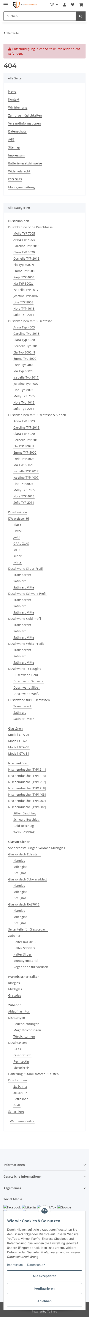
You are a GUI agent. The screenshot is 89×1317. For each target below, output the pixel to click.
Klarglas (19, 860)
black (17, 525)
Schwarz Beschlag (26, 819)
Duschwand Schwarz (28, 681)
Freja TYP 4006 (23, 277)
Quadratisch (22, 1055)
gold (16, 537)
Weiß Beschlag (24, 832)
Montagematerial (25, 961)
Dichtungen (16, 1018)
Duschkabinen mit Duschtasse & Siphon (37, 415)
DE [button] (52, 4)
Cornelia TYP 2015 (26, 258)
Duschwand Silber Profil (25, 568)
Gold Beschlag (23, 826)
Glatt (16, 1105)
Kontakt (13, 99)
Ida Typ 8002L (23, 371)
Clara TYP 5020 (24, 252)
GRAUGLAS (21, 543)
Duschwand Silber (26, 687)
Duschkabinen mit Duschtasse (30, 321)
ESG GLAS (15, 179)
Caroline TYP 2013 (26, 246)
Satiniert (19, 581)
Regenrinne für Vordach (30, 967)
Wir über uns (17, 107)
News (12, 91)
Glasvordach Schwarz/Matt (27, 879)
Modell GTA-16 (18, 741)
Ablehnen (44, 1301)
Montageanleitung (21, 187)
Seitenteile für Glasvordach (28, 929)
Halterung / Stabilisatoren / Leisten (33, 1074)
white (17, 562)
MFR (16, 550)
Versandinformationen (24, 123)
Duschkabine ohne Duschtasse (30, 227)
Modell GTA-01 (18, 735)
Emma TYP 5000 (24, 271)
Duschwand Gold (25, 675)
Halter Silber (22, 954)
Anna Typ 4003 (24, 327)
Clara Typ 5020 (24, 340)
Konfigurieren (44, 1288)
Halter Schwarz (24, 948)
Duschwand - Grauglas (24, 669)
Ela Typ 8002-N (24, 352)
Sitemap (14, 147)
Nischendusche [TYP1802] (27, 807)
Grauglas (19, 873)
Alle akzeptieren (44, 1276)
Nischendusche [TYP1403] (27, 794)
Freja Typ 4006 (23, 365)
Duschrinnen (17, 1080)
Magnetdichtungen (27, 1030)
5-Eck (17, 1049)
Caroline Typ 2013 (26, 333)
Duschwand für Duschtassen (29, 700)
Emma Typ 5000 (24, 358)
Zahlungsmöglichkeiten (25, 115)
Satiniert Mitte (23, 587)
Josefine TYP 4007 (25, 296)
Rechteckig (21, 1061)
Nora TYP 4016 (23, 308)
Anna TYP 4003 (24, 240)
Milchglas (20, 867)
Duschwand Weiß (26, 694)
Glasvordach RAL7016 (23, 904)
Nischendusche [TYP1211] (27, 769)
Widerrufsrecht (19, 171)
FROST (18, 531)
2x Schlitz (20, 1086)
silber (17, 556)
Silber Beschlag (24, 813)
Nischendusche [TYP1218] (27, 788)
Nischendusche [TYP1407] (27, 801)
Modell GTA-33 (18, 747)
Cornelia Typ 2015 (26, 346)
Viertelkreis (21, 1068)
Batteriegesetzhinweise (25, 163)
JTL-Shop (52, 1311)
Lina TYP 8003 (23, 302)
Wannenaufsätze (22, 1121)
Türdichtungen (24, 1036)
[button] (64, 4)
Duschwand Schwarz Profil (27, 593)
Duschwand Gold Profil (24, 619)
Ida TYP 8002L (23, 283)
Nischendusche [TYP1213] (27, 776)
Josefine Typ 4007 (25, 384)
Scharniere (16, 1111)
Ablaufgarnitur (19, 1011)
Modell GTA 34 (18, 753)
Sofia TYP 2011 (23, 315)
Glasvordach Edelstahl (24, 854)
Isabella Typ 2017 (25, 377)
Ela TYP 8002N (23, 446)
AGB (11, 139)
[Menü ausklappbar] (5, 2)
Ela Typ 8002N (23, 265)
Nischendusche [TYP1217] (27, 782)
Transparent (22, 575)
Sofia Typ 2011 (23, 409)
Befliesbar (20, 1099)
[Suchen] (81, 16)
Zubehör (14, 936)
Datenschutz (36, 1265)
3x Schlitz (20, 1093)
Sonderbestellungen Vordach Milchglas (36, 848)
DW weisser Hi (18, 518)
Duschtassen (17, 1043)
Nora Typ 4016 (23, 402)
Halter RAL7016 (24, 942)
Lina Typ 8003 (23, 390)
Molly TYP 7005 (24, 233)
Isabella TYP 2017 (25, 290)
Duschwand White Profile (26, 644)
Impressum (15, 1265)
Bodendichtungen (26, 1024)
